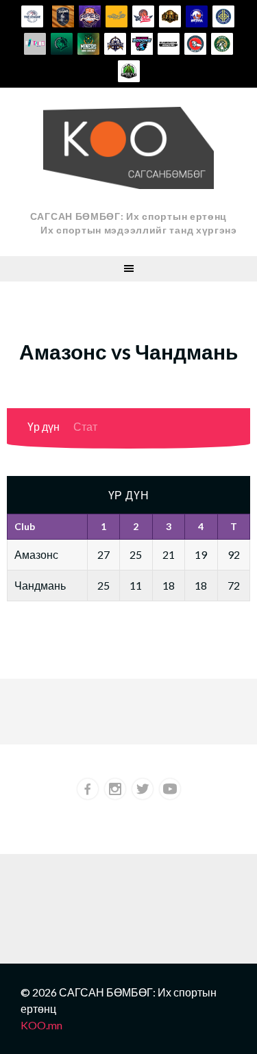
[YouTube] (170, 789)
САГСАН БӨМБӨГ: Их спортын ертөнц (128, 216)
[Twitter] (142, 789)
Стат (85, 426)
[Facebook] (87, 789)
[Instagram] (115, 789)
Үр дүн (43, 426)
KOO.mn (41, 1024)
